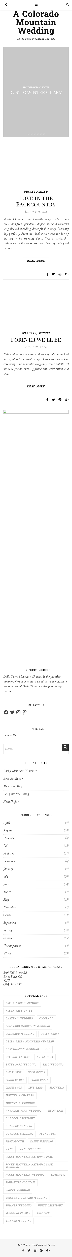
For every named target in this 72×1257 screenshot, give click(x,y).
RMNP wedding (31, 1149)
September (9, 923)
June (6, 884)
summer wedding (19, 1205)
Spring (7, 930)
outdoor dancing (19, 1126)
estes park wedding (21, 1064)
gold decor (36, 1072)
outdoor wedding (19, 1134)
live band (35, 1088)
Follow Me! (10, 735)
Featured (27, 87)
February (28, 333)
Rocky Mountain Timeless (20, 771)
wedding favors (18, 1213)
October (7, 915)
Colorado (46, 1018)
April (6, 823)
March (7, 892)
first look (14, 1072)
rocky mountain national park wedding (29, 1166)
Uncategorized (36, 192)
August (7, 830)
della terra (50, 1034)
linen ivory (39, 1080)
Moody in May (12, 786)
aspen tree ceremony (22, 1003)
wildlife (43, 1213)
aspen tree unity (19, 1011)
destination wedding (22, 1049)
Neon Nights (11, 801)
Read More (36, 261)
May (6, 899)
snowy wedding (18, 1190)
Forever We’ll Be (36, 339)
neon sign (55, 1111)
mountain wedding (20, 1103)
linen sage (14, 1088)
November (9, 907)
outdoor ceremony (20, 1118)
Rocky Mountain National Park (29, 1157)
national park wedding (24, 1111)
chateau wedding (19, 1018)
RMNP (9, 1149)
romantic (58, 1175)
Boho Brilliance (13, 778)
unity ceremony (50, 1205)
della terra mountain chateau (30, 1041)
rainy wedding (41, 1141)
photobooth (15, 1141)
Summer (8, 938)
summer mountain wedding (26, 1198)
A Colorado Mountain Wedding (36, 22)
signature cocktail (20, 1182)
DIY (47, 1049)
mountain (57, 1088)
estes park (45, 1057)
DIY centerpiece (18, 1057)
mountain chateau (20, 1095)
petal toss (48, 1134)
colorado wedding (20, 1034)
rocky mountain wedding (25, 1175)
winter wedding (18, 1221)
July (5, 876)
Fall (5, 846)
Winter (45, 87)
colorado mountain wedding (28, 1026)
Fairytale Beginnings (16, 794)
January (37, 87)
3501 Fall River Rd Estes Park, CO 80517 (15, 977)
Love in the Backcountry (36, 201)
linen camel (15, 1080)
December (9, 838)
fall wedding (53, 1064)
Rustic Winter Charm (36, 92)
